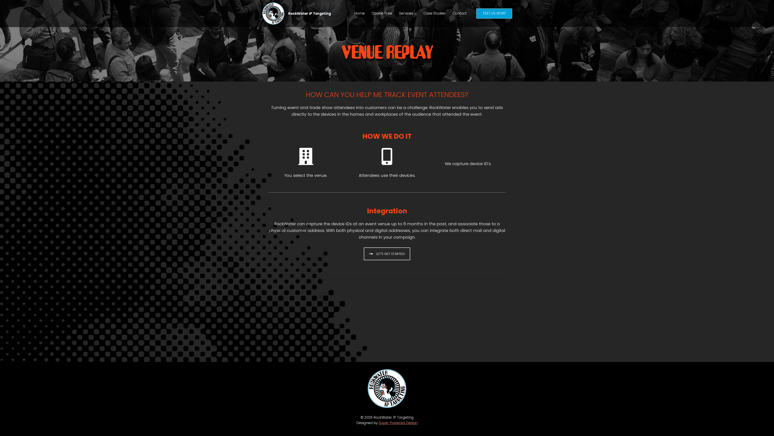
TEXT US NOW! (494, 13)
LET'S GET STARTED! (390, 254)
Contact (460, 13)
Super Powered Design (398, 422)
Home (359, 13)
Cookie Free (382, 13)
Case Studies (434, 13)
